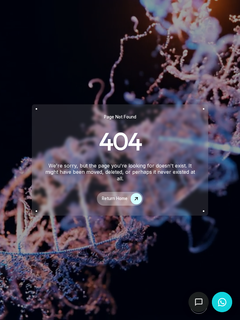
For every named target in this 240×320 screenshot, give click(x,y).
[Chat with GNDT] (198, 302)
